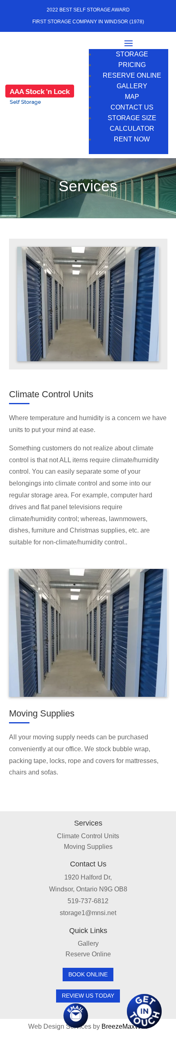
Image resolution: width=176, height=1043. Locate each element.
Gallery (132, 86)
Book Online (88, 974)
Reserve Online (132, 75)
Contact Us (132, 107)
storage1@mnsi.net (88, 912)
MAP (132, 96)
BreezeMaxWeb (125, 1026)
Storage (132, 54)
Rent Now (132, 139)
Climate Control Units (88, 836)
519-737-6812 (88, 901)
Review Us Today (88, 995)
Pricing (132, 64)
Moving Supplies (88, 846)
